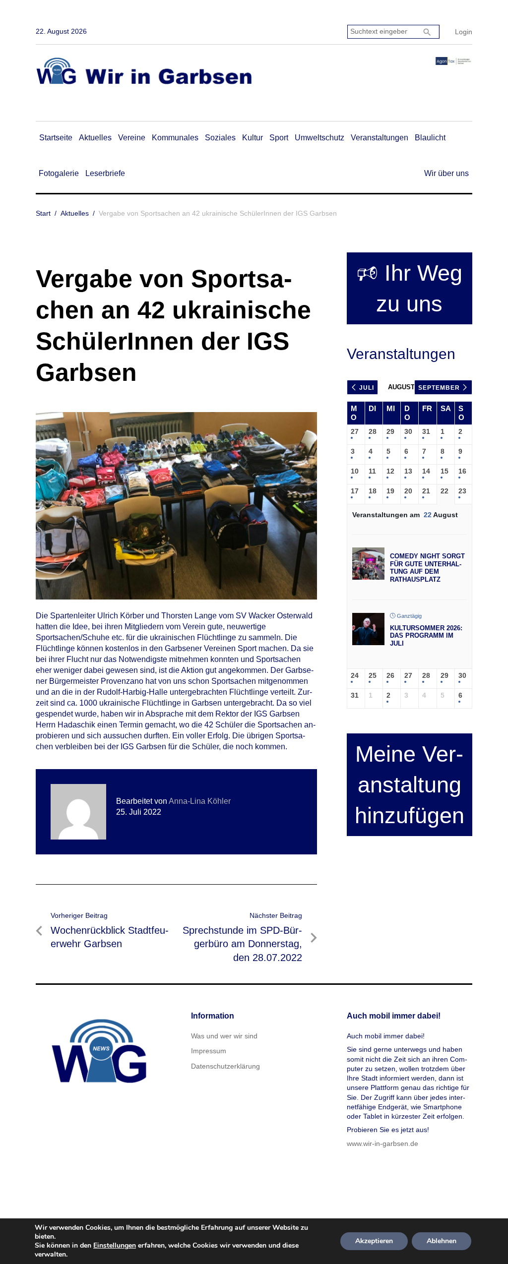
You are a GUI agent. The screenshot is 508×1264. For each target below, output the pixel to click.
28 (373, 431)
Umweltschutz (319, 137)
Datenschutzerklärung (225, 1066)
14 (426, 471)
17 (355, 491)
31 (426, 431)
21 (426, 491)
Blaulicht (430, 137)
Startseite (55, 137)
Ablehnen (441, 1241)
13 (408, 471)
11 (372, 471)
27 (355, 431)
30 (408, 431)
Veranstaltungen (379, 137)
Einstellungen (114, 1245)
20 (408, 491)
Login (463, 32)
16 (462, 471)
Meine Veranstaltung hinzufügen (409, 784)
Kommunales (175, 137)
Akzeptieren (374, 1241)
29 (390, 431)
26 (390, 675)
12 (390, 471)
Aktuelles (95, 137)
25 (373, 675)
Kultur (252, 137)
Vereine (131, 137)
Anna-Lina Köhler (200, 801)
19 (390, 491)
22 (444, 491)
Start (43, 213)
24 (355, 675)
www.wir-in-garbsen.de (382, 1143)
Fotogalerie (59, 173)
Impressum (208, 1051)
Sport (278, 137)
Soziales (220, 137)
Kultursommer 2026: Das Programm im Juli (426, 635)
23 (462, 491)
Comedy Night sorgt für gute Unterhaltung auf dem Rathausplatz (427, 567)
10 (355, 471)
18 (373, 491)
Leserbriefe (105, 173)
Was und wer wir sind (224, 1036)
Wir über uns (446, 173)
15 (444, 471)
